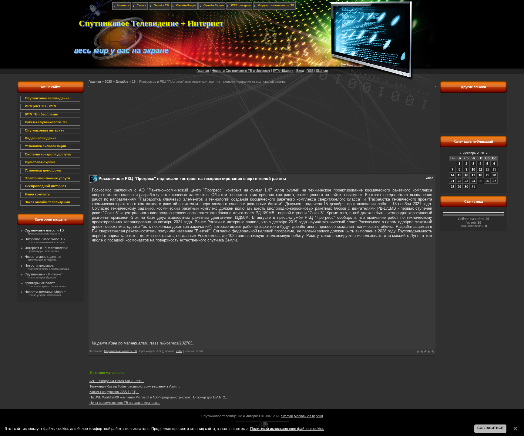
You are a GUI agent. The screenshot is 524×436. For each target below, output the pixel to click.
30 (466, 186)
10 (473, 169)
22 (459, 181)
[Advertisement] (262, 131)
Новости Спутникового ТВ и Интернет (241, 70)
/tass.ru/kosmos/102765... (173, 343)
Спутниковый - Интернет (44, 274)
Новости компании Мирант (45, 292)
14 (452, 175)
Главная (202, 70)
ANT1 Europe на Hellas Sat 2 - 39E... (116, 381)
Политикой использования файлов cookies (287, 429)
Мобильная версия (308, 416)
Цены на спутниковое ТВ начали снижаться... (124, 402)
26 (487, 181)
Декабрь (122, 81)
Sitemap (322, 70)
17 (473, 175)
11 (480, 169)
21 (452, 181)
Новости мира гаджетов (43, 256)
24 (473, 181)
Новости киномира (39, 265)
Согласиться (490, 428)
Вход (300, 70)
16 (134, 81)
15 (459, 175)
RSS (310, 70)
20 (494, 175)
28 (452, 186)
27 (494, 181)
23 (466, 181)
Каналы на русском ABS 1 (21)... (114, 392)
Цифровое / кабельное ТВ (45, 239)
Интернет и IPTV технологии (46, 248)
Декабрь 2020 (473, 153)
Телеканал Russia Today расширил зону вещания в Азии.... (134, 386)
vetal (179, 351)
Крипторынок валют (40, 283)
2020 (108, 81)
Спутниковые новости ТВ (44, 230)
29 (459, 186)
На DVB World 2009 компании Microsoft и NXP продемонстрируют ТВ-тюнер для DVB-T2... (158, 397)
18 (480, 175)
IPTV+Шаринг (283, 70)
